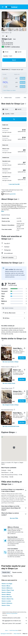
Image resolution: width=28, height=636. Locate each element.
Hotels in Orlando (6, 592)
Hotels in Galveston (7, 603)
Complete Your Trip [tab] (7, 576)
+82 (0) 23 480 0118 (7, 44)
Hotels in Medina (6, 594)
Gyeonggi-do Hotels (5, 633)
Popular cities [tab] (6, 572)
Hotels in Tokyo (6, 605)
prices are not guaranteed (11, 613)
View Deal (21, 358)
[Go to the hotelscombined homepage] (11, 7)
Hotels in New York (7, 596)
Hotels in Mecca (6, 586)
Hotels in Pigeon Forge (8, 590)
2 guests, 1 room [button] (7, 56)
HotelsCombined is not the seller (11, 618)
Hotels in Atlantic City (7, 599)
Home (6, 630)
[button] (2, 7)
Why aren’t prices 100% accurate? (11, 623)
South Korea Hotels (14, 630)
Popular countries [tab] (17, 572)
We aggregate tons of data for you (11, 620)
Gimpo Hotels (16, 633)
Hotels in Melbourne (7, 588)
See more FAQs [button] (14, 518)
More (2, 211)
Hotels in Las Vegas (7, 583)
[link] (10, 361)
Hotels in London (6, 601)
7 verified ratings (15, 47)
